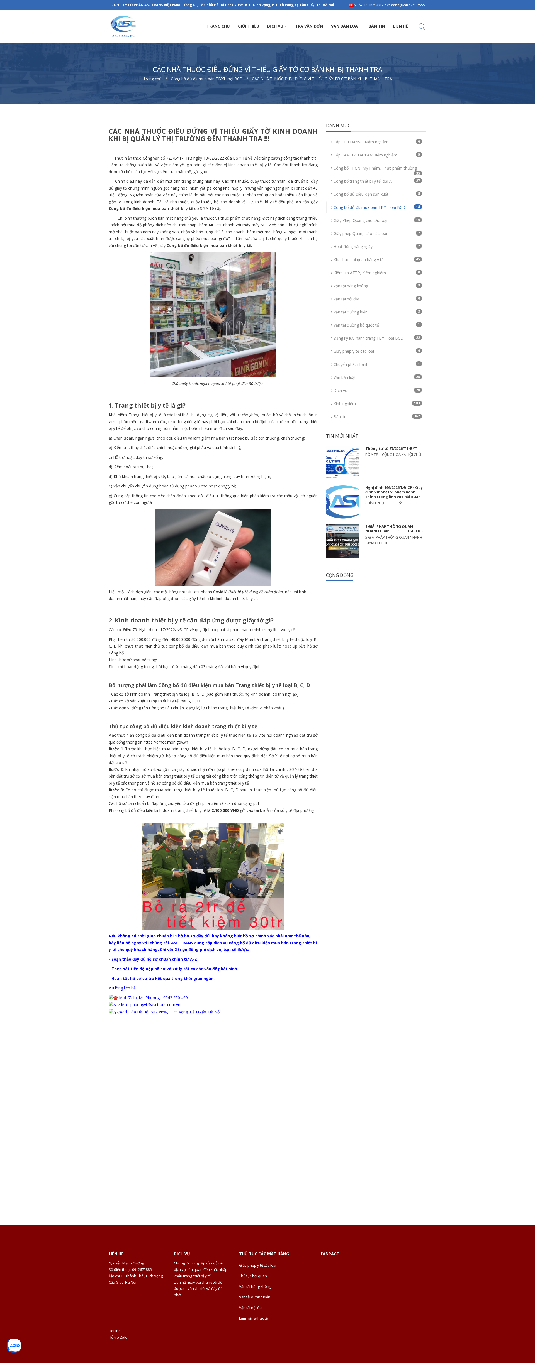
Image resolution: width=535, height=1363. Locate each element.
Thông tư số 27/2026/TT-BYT (391, 448)
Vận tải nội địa (376, 298)
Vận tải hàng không (376, 285)
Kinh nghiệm (376, 403)
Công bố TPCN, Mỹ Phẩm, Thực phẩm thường (376, 169)
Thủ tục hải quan (253, 1275)
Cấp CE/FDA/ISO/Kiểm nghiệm (376, 141)
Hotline (115, 1330)
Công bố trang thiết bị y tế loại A (376, 181)
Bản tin (376, 416)
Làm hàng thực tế (253, 1318)
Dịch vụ (376, 390)
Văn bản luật (376, 377)
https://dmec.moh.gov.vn (166, 742)
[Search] (422, 27)
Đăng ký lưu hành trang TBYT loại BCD (376, 338)
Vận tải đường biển (376, 312)
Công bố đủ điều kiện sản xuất (376, 194)
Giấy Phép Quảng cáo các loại (376, 220)
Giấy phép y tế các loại (376, 351)
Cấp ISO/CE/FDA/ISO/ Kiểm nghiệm (376, 155)
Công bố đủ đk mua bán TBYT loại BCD (376, 207)
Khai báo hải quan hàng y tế (376, 259)
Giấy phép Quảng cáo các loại (376, 233)
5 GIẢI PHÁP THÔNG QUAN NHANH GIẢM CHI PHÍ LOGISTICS (394, 529)
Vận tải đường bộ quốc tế (376, 325)
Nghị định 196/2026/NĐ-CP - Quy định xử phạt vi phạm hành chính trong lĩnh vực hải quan (394, 492)
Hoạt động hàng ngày (376, 246)
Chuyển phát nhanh (376, 364)
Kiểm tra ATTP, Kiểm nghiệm (376, 272)
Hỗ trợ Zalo (118, 1337)
